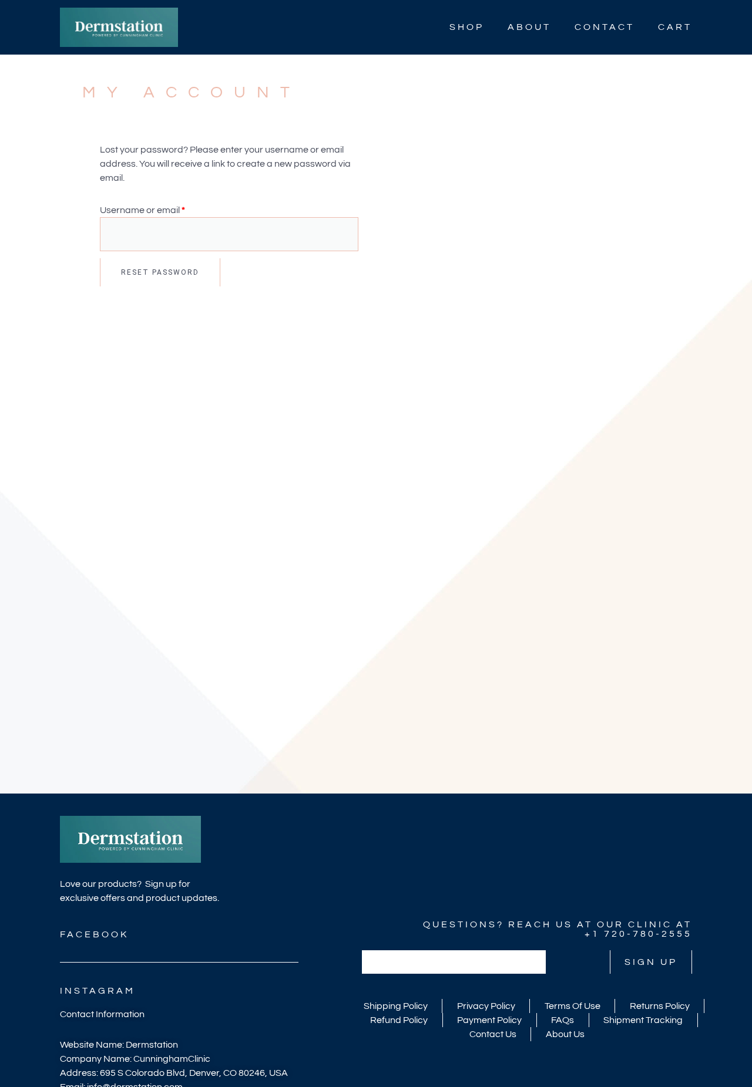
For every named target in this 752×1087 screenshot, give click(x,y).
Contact (604, 27)
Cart (675, 27)
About (529, 27)
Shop (466, 27)
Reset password (160, 272)
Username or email (162, 209)
